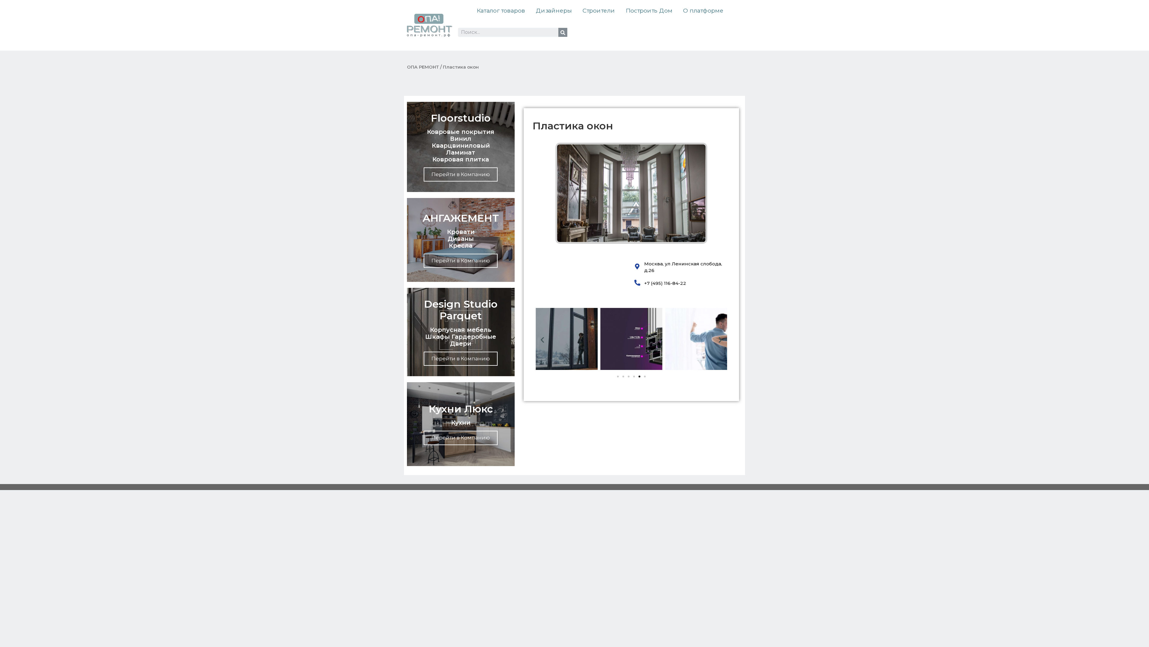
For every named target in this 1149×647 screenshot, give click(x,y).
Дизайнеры (554, 10)
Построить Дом (649, 10)
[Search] (562, 32)
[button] (542, 339)
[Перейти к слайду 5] (639, 376)
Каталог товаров (501, 10)
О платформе (703, 10)
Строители (599, 10)
